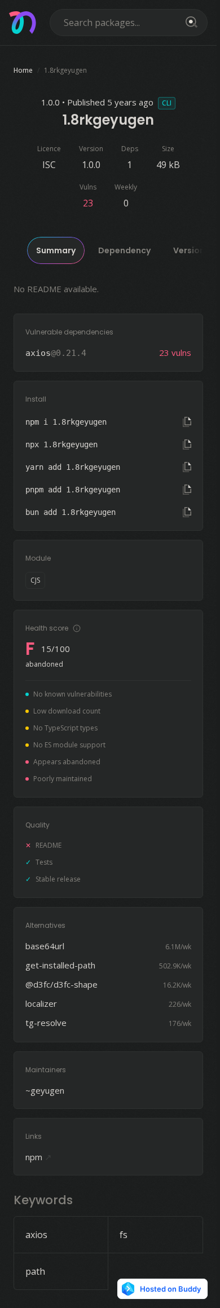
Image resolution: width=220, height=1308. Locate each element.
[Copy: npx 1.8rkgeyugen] (187, 444)
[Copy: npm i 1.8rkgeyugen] (187, 422)
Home (23, 70)
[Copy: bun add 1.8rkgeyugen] (187, 512)
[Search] (189, 22)
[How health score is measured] (77, 628)
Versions (191, 250)
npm (38, 1156)
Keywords (43, 1200)
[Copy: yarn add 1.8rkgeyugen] (187, 467)
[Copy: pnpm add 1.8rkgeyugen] (187, 490)
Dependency (124, 250)
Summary (56, 250)
